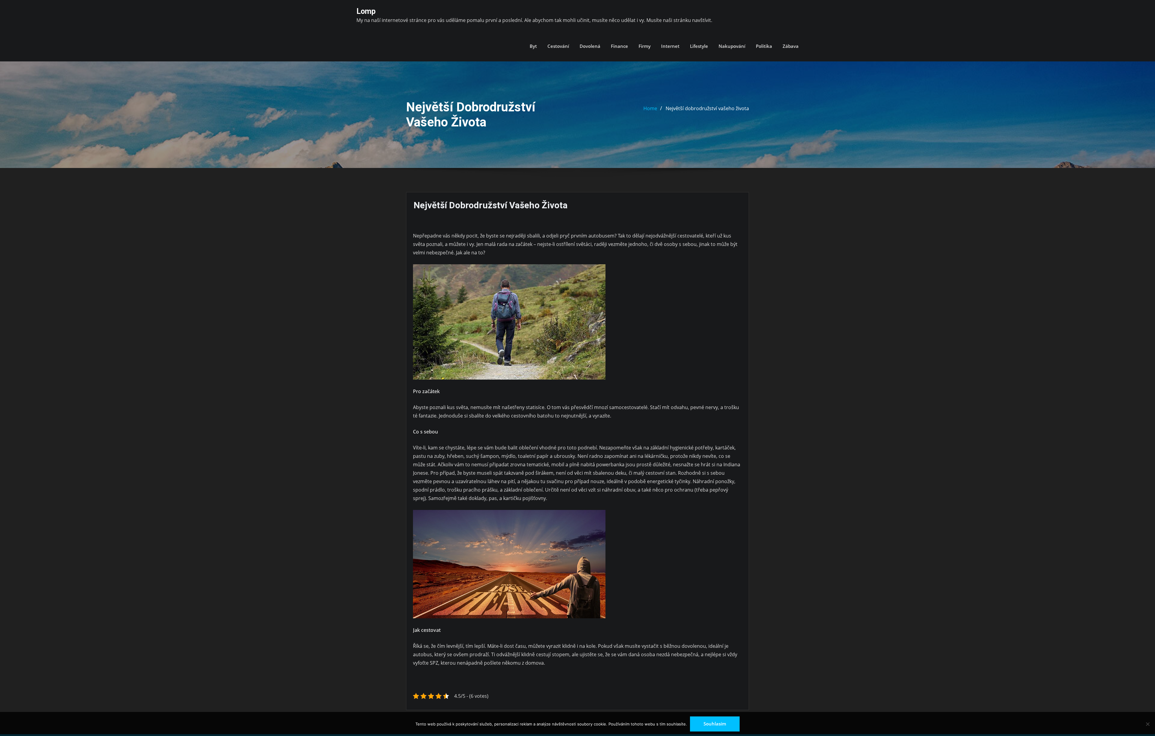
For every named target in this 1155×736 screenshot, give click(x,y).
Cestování (558, 46)
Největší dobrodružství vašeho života (707, 108)
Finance (619, 46)
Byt (533, 46)
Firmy (645, 46)
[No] (1147, 724)
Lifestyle (699, 46)
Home (650, 108)
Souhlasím (715, 724)
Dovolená (590, 46)
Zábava (791, 46)
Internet (670, 46)
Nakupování (732, 46)
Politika (764, 46)
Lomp (366, 11)
